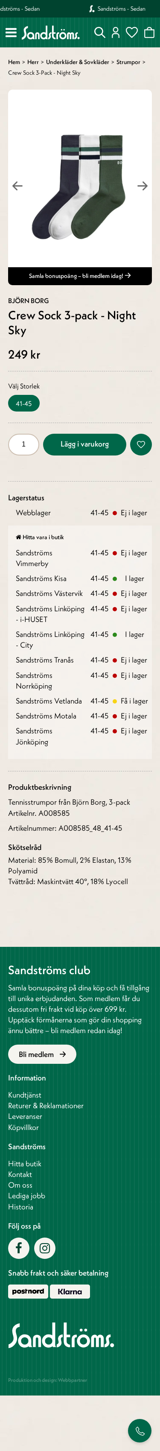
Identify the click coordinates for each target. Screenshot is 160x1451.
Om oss (20, 1185)
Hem (14, 62)
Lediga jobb (26, 1195)
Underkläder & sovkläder (77, 62)
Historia (20, 1207)
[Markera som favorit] (141, 444)
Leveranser (25, 1116)
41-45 (24, 403)
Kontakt (20, 1174)
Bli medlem (37, 1054)
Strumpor (128, 62)
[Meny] (11, 32)
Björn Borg (28, 300)
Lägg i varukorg (85, 444)
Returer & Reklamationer (46, 1105)
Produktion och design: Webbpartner (47, 1380)
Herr (33, 62)
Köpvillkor (23, 1127)
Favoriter (132, 32)
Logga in (116, 32)
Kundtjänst (24, 1095)
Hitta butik (24, 1163)
